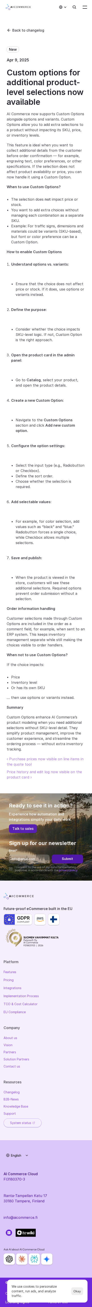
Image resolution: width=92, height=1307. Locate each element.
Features (10, 972)
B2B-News (11, 1099)
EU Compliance (15, 1012)
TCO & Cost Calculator (21, 1004)
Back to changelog (28, 30)
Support (10, 1113)
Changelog (12, 1092)
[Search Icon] (74, 7)
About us (10, 1038)
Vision (8, 1045)
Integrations (12, 988)
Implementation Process (21, 996)
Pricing (9, 980)
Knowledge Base (16, 1106)
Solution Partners (16, 1059)
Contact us (12, 1066)
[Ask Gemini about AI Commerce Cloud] (46, 1259)
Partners (10, 1052)
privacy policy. (68, 870)
